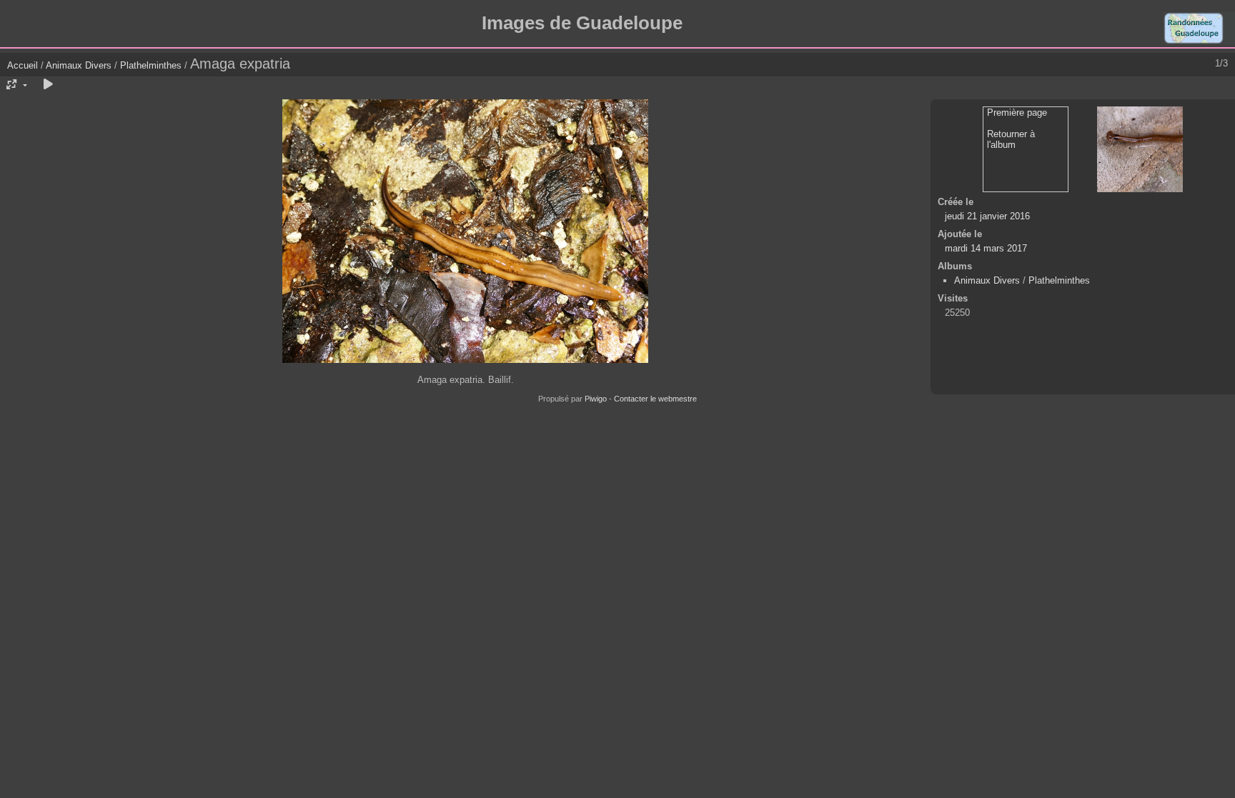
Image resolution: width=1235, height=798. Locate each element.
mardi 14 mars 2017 (986, 248)
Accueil (22, 65)
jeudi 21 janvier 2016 (987, 216)
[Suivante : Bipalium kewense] (1140, 149)
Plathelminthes (151, 65)
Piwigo (596, 398)
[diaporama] (48, 85)
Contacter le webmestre (655, 398)
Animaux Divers (80, 65)
